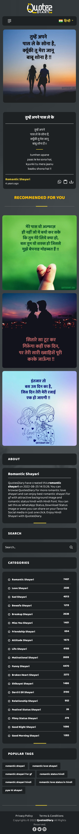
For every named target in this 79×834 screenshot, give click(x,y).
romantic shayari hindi (18, 782)
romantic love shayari (44, 766)
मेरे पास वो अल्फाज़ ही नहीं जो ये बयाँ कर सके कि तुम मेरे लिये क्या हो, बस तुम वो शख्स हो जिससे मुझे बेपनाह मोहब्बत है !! (39, 252)
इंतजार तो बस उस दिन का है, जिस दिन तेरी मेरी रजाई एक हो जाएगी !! (39, 408)
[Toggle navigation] (9, 21)
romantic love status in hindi (55, 782)
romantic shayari (15, 766)
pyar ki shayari (13, 790)
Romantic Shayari (17, 179)
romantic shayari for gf (18, 774)
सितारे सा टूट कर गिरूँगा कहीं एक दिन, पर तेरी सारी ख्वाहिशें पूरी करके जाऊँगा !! (39, 330)
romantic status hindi (52, 774)
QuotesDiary (45, 820)
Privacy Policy (24, 816)
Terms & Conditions (51, 816)
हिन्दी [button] (67, 21)
